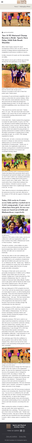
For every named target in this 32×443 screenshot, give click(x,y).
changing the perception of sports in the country (16, 257)
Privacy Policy (22, 436)
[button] (2, 2)
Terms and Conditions (11, 436)
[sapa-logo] (21, 2)
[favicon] (8, 426)
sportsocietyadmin (8, 32)
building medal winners (21, 124)
